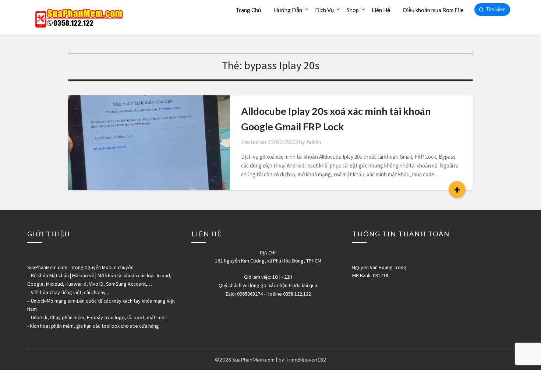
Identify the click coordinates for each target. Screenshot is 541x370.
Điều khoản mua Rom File (433, 10)
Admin (313, 141)
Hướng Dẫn (288, 10)
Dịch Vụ (324, 10)
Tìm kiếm (496, 9)
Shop (353, 10)
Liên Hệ (381, 10)
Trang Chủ (248, 10)
